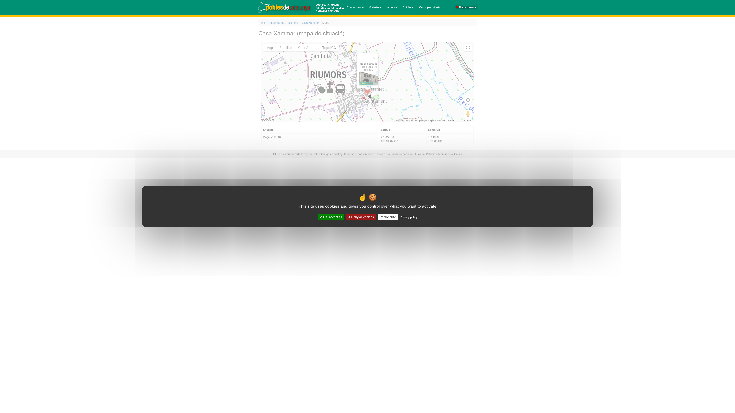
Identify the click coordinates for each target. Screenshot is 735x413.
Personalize (388, 217)
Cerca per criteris (429, 7)
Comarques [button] (354, 7)
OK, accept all (332, 217)
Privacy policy (408, 217)
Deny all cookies (362, 217)
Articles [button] (407, 7)
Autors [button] (391, 7)
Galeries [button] (374, 7)
